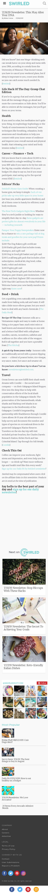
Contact (5, 859)
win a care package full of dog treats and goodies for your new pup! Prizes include (23, 237)
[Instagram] (23, 873)
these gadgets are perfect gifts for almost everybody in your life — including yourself (23, 221)
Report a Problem (11, 866)
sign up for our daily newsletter (20, 491)
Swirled (5, 83)
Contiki (5, 445)
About (5, 829)
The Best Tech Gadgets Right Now (18, 211)
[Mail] (36, 889)
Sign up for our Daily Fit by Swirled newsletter (24, 468)
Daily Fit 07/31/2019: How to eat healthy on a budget (16, 779)
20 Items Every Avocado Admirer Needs (17, 807)
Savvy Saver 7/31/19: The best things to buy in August (15, 760)
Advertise (6, 836)
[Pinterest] (28, 889)
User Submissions (10, 862)
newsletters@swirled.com (21, 369)
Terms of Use (8, 846)
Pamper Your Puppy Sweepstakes (18, 230)
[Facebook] (12, 889)
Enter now (16, 288)
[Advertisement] (24, 520)
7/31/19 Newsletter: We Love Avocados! (15, 798)
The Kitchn (13, 345)
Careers (5, 833)
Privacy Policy (8, 849)
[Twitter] (20, 889)
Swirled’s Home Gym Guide (15, 188)
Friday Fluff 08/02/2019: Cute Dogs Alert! (15, 741)
